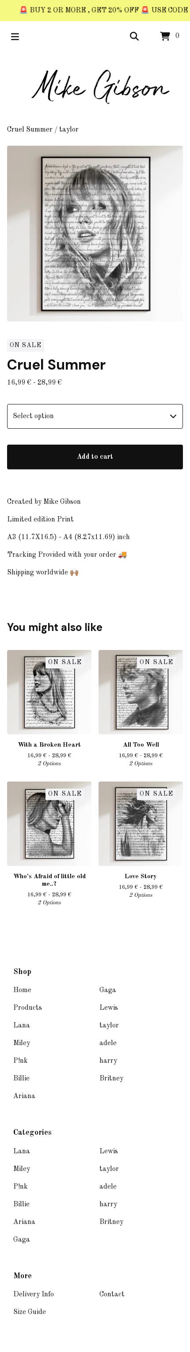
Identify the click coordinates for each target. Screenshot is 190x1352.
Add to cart (95, 457)
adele (108, 1043)
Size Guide (29, 1312)
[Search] (134, 36)
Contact (112, 1294)
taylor (69, 129)
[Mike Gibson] (95, 88)
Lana (21, 1025)
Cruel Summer (30, 129)
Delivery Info (33, 1294)
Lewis (108, 1008)
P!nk (20, 1061)
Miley (21, 1043)
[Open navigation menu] (15, 37)
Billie (21, 1078)
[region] (95, 10)
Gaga (107, 990)
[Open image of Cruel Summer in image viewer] (95, 233)
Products (27, 1008)
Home (22, 990)
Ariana (24, 1096)
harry (108, 1061)
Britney (111, 1078)
